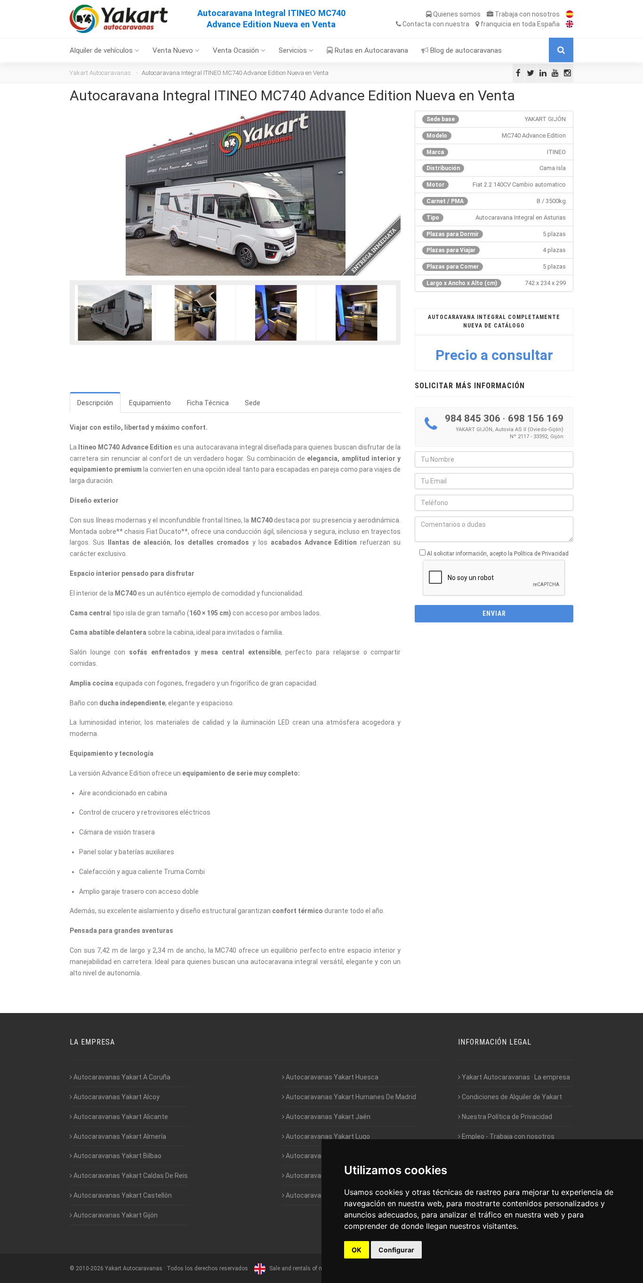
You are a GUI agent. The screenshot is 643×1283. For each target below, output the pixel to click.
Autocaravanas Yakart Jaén (327, 1116)
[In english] (567, 24)
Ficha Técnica (208, 403)
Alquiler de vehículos (102, 50)
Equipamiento (150, 403)
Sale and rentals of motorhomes (310, 1268)
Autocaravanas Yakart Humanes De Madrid (350, 1097)
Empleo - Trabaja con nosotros (507, 1136)
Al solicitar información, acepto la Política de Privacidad (498, 553)
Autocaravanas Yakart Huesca (331, 1077)
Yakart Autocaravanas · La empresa (515, 1077)
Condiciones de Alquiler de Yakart (511, 1097)
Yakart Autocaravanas (100, 72)
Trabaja (526, 14)
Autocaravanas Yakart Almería (119, 1136)
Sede (252, 403)
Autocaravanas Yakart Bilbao (116, 1156)
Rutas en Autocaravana (370, 50)
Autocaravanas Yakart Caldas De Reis (130, 1175)
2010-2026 (90, 1268)
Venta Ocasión (237, 50)
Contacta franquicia (480, 24)
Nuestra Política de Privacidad (506, 1116)
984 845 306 (472, 418)
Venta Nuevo (174, 50)
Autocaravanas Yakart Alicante (120, 1116)
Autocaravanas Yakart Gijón (115, 1215)
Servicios (294, 50)
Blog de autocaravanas (465, 50)
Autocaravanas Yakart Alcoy (116, 1097)
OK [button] (357, 1250)
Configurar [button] (396, 1250)
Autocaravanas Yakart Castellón (122, 1195)
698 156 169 (535, 418)
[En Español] (567, 14)
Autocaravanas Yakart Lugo (327, 1136)
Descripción (95, 403)
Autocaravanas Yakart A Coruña (121, 1077)
